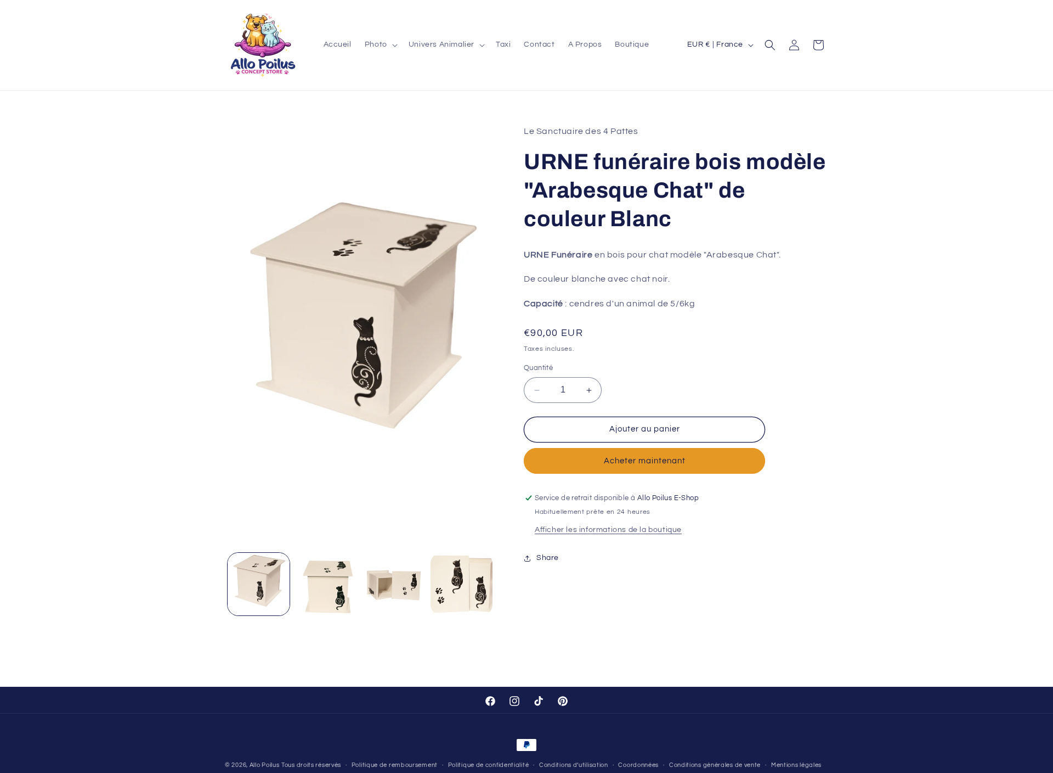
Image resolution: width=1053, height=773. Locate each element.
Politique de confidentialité (488, 764)
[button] (380, 45)
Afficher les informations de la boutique (608, 530)
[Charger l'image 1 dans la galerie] (259, 584)
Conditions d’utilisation (573, 764)
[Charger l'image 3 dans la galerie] (394, 584)
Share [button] (547, 558)
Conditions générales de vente (715, 764)
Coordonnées (638, 764)
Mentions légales (796, 764)
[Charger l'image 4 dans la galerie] (461, 584)
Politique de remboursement (395, 764)
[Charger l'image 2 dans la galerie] (326, 584)
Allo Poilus (265, 765)
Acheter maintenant (645, 461)
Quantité (538, 368)
